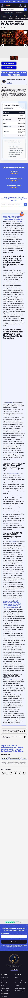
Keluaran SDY (9, 402)
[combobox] (12, 9)
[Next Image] (25, 45)
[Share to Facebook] (7, 772)
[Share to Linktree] (11, 772)
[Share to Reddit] (19, 772)
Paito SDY (9, 679)
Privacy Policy (18, 945)
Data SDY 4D (12, 541)
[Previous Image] (2, 45)
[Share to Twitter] (3, 772)
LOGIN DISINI (8, 67)
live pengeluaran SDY (13, 473)
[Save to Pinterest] (15, 772)
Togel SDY (19, 221)
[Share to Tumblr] (24, 772)
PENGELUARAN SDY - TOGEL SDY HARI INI (14, 73)
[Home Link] (8, 5)
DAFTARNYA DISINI (9, 63)
